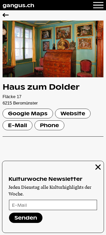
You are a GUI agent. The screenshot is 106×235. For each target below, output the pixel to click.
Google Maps (28, 113)
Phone (49, 125)
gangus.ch (18, 5)
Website (72, 113)
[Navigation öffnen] (98, 5)
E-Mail (17, 125)
